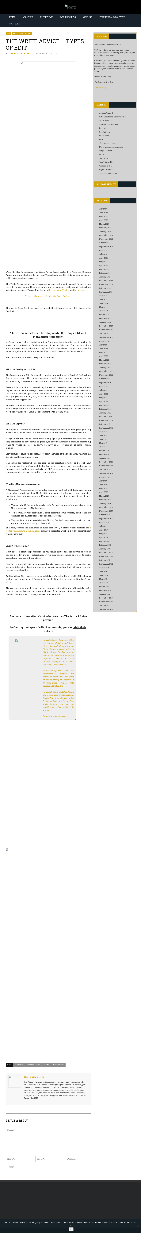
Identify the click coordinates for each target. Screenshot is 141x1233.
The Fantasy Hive (19, 53)
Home (12, 17)
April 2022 (103, 401)
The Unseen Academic (109, 173)
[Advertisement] (25, 1205)
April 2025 (103, 265)
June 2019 (103, 530)
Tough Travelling (106, 162)
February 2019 (105, 545)
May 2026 (103, 216)
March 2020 (104, 496)
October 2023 (104, 333)
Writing (87, 17)
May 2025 (103, 261)
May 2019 (103, 533)
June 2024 (103, 303)
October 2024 (105, 288)
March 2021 (104, 450)
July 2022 (103, 390)
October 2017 (104, 605)
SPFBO (102, 154)
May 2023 (103, 352)
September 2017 (106, 609)
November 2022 (106, 375)
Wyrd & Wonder (106, 169)
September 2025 (106, 246)
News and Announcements (111, 147)
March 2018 (104, 586)
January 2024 (105, 322)
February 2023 (105, 363)
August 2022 (104, 386)
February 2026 (105, 227)
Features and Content (112, 17)
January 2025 (105, 277)
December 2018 (106, 552)
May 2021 (103, 443)
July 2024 (103, 299)
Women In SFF (105, 166)
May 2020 (103, 488)
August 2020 (104, 477)
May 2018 (103, 579)
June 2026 (103, 212)
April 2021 (103, 446)
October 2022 (104, 378)
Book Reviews (68, 17)
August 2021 (104, 431)
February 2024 (105, 318)
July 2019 (103, 526)
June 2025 (103, 258)
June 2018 (103, 575)
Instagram (79, 290)
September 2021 (106, 428)
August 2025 (104, 250)
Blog (8, 33)
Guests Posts (18, 33)
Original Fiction (105, 150)
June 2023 (103, 348)
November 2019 (106, 511)
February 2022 (105, 409)
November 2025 (106, 239)
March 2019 (104, 541)
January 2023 (105, 367)
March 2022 (104, 405)
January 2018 (104, 594)
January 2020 (105, 503)
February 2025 (105, 273)
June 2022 (103, 394)
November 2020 (106, 465)
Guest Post (19, 1065)
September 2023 (106, 337)
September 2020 (106, 473)
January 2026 (105, 231)
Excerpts (103, 128)
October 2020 (105, 469)
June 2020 (103, 484)
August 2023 (104, 341)
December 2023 (106, 326)
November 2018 (106, 556)
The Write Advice (33, 1065)
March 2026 (104, 224)
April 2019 (103, 537)
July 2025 (103, 254)
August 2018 (104, 567)
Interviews (46, 17)
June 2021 (103, 439)
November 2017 (106, 601)
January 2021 (104, 458)
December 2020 (106, 462)
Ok (71, 1229)
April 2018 (103, 582)
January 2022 (105, 413)
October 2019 (104, 514)
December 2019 (106, 507)
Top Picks (14, 23)
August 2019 (104, 522)
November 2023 (106, 329)
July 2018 (103, 571)
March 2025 (104, 269)
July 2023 (103, 345)
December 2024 (106, 280)
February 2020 (105, 499)
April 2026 (103, 220)
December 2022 (106, 371)
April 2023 (103, 356)
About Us (27, 17)
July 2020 (103, 481)
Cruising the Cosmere (108, 124)
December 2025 (106, 235)
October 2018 (104, 560)
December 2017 (106, 598)
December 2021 (105, 416)
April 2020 (103, 492)
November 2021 (106, 420)
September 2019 (106, 518)
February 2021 (105, 454)
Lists (101, 139)
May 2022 (103, 397)
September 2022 (106, 382)
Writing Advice (58, 1065)
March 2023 (104, 360)
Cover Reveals (105, 120)
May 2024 (103, 307)
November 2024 (106, 284)
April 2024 (103, 310)
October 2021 (104, 424)
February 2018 (105, 590)
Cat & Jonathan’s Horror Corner (112, 117)
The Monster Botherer (109, 143)
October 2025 (104, 242)
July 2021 (103, 435)
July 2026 (103, 209)
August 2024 (104, 295)
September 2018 (106, 564)
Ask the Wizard (106, 113)
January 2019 (104, 549)
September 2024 (106, 292)
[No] (137, 1226)
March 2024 (104, 314)
